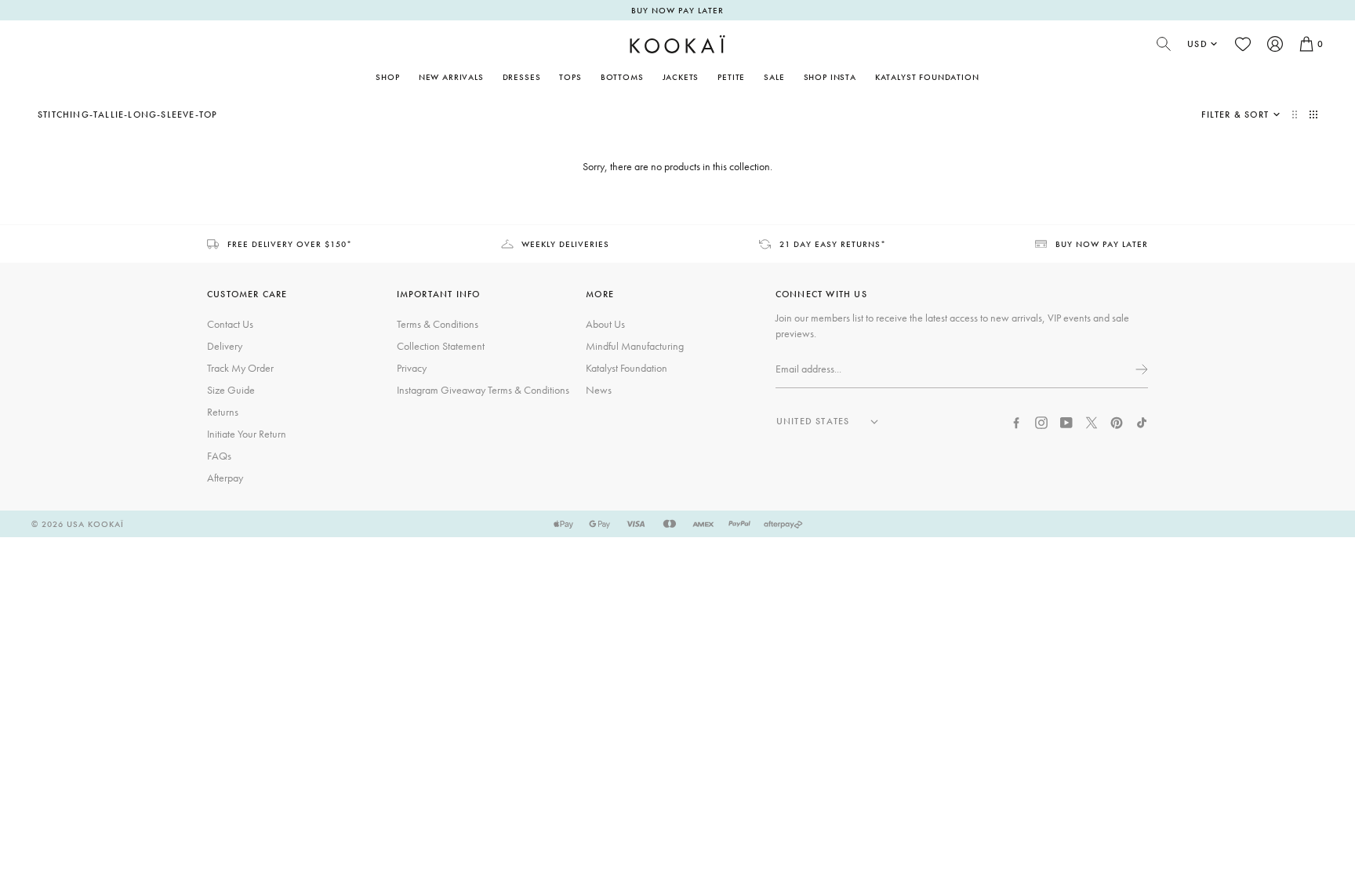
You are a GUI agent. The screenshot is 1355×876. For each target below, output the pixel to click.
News (599, 390)
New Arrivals (451, 76)
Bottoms (622, 76)
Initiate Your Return (246, 434)
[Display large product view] (1296, 114)
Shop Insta (830, 76)
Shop (387, 76)
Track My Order (240, 368)
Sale (774, 76)
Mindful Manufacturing (635, 346)
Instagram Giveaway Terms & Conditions (483, 390)
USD (1197, 44)
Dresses (522, 76)
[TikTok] (1141, 421)
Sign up (1140, 369)
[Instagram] (1041, 421)
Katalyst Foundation (927, 76)
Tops (570, 76)
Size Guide (231, 390)
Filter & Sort (1235, 114)
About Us (605, 324)
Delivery (224, 346)
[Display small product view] (1313, 114)
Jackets (681, 76)
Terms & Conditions (437, 324)
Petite (731, 76)
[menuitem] (451, 77)
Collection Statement (441, 346)
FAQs (219, 456)
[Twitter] (1091, 421)
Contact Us (230, 324)
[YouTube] (1066, 421)
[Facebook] (1016, 421)
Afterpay (225, 478)
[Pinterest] (1116, 421)
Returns (222, 412)
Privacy (412, 368)
